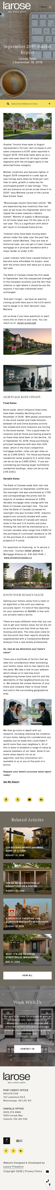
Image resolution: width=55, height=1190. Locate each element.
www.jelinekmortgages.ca (18, 557)
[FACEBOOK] (6, 1151)
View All (27, 975)
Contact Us (28, 1049)
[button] (49, 104)
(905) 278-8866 (12, 1112)
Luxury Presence (13, 1166)
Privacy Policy (33, 1171)
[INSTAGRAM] (13, 1151)
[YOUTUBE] (20, 1151)
